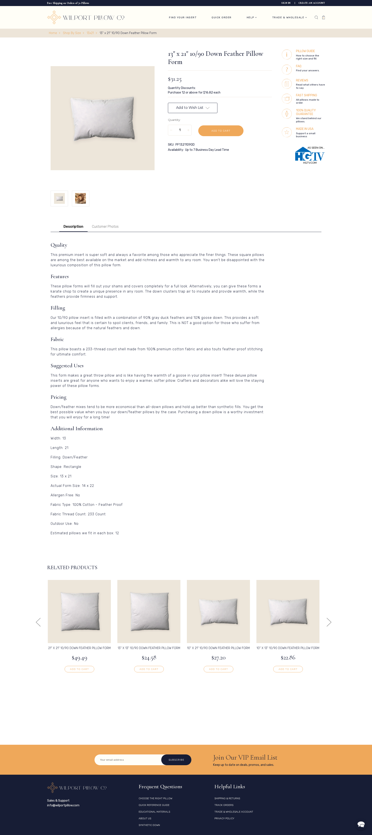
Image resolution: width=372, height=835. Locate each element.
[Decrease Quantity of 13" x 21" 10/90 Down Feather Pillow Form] (171, 130)
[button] (361, 824)
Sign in (286, 3)
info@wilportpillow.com (63, 805)
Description (73, 226)
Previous (38, 622)
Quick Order (222, 17)
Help (251, 17)
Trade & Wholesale (288, 17)
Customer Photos (105, 226)
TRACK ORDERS (223, 805)
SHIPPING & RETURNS (227, 798)
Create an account (312, 3)
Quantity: (174, 120)
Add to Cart (79, 669)
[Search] (316, 17)
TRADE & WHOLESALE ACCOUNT (233, 811)
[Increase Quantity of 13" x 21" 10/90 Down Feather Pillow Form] (188, 130)
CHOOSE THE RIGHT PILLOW (155, 798)
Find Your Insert (183, 17)
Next (329, 622)
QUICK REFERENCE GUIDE (154, 805)
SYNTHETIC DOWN (149, 825)
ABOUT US (145, 818)
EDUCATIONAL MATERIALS (154, 811)
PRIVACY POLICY (224, 818)
